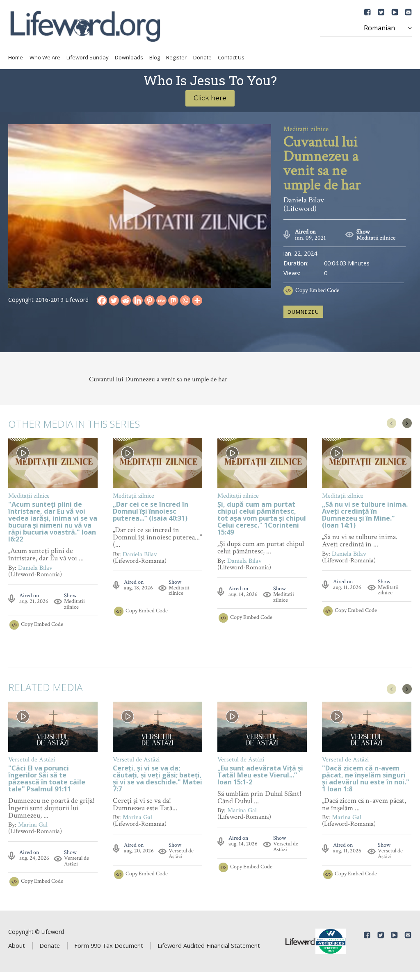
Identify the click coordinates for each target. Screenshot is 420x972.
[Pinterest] (149, 300)
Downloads (129, 57)
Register (176, 57)
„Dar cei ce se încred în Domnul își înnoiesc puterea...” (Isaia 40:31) (150, 512)
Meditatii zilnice (375, 238)
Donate (202, 57)
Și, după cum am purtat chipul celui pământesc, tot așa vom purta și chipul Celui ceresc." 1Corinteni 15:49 (261, 519)
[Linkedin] (137, 300)
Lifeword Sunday (87, 57)
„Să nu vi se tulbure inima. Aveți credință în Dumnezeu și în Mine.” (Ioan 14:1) (365, 515)
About (16, 945)
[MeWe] (161, 300)
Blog (154, 57)
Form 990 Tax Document (108, 945)
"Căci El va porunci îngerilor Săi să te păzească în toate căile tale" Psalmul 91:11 (46, 779)
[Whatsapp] (185, 300)
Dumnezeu (303, 311)
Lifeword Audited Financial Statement (209, 945)
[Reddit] (126, 300)
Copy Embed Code (317, 290)
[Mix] (173, 300)
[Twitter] (114, 300)
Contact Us (231, 57)
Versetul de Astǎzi (76, 861)
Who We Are (45, 57)
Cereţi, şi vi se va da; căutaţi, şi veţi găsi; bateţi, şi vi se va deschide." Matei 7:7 (157, 779)
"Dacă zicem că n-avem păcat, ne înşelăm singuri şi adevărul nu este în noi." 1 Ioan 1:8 (365, 779)
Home (15, 57)
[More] (197, 300)
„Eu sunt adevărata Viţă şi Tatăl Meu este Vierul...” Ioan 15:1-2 (260, 775)
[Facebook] (102, 300)
